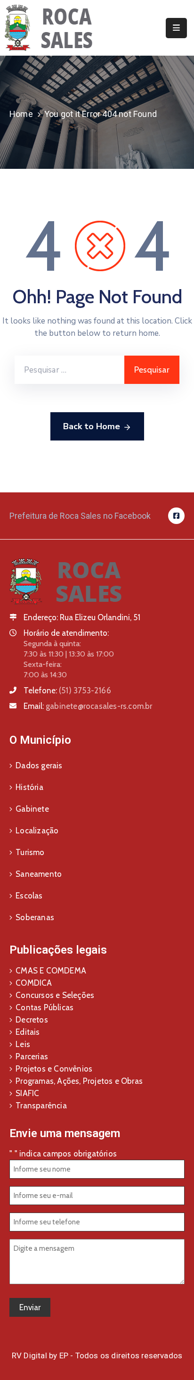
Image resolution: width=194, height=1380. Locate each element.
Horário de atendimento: (66, 633)
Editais (28, 1032)
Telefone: (67, 690)
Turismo (30, 852)
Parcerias (32, 1056)
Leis (23, 1044)
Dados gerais (39, 765)
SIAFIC (27, 1093)
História (29, 787)
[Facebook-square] (176, 515)
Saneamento (39, 874)
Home (21, 114)
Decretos (32, 1019)
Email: (88, 706)
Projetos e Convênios (54, 1068)
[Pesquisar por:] (69, 370)
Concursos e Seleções (55, 995)
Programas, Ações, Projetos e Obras (79, 1081)
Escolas (29, 895)
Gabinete (32, 809)
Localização (37, 830)
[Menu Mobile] (176, 28)
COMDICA (34, 983)
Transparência (41, 1105)
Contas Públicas (44, 1007)
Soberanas (35, 917)
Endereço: (41, 617)
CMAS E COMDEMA (51, 970)
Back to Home (91, 426)
